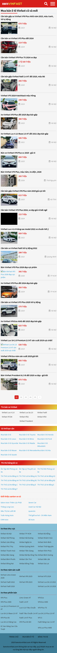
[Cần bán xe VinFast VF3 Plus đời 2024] (9, 47)
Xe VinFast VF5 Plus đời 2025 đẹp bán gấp (19, 114)
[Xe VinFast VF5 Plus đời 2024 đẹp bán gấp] (9, 292)
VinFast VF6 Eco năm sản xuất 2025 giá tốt (19, 356)
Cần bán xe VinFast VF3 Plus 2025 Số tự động (20, 302)
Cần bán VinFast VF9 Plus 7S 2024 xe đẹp (19, 57)
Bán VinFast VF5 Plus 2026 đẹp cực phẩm (19, 267)
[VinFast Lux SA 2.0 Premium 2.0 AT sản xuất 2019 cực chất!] (9, 347)
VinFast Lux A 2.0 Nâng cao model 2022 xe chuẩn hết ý (25, 229)
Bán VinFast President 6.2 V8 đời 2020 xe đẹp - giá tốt (24, 375)
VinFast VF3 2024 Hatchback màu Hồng (18, 95)
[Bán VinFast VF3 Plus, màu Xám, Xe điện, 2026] (9, 181)
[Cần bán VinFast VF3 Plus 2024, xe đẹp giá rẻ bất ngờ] (9, 219)
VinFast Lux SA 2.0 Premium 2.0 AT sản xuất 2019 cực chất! (26, 340)
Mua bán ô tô (6, 434)
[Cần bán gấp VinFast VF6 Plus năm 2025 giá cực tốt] (9, 200)
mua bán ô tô (28, 637)
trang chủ (13, 637)
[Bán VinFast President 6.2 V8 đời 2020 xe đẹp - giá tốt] (9, 384)
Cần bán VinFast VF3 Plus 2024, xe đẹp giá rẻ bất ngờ (24, 210)
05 (35, 397)
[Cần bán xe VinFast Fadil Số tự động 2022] (9, 257)
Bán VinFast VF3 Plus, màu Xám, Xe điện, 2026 (21, 171)
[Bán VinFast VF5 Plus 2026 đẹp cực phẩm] (9, 274)
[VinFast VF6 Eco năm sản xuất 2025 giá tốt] (9, 365)
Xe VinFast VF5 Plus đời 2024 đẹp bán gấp (19, 283)
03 (26, 397)
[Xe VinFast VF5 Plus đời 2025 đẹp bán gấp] (9, 123)
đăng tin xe (43, 637)
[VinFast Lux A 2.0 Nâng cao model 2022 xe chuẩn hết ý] (9, 238)
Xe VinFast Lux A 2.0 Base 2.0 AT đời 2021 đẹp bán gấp (24, 133)
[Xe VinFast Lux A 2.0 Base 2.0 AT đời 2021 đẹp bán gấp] (9, 142)
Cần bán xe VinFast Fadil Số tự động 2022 (19, 248)
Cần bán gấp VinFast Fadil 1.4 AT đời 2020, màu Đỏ (23, 76)
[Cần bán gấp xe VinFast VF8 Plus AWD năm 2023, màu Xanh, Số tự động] (9, 28)
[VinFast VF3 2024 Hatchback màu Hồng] (9, 104)
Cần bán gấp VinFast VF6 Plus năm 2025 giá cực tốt (23, 191)
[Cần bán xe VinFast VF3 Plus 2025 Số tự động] (9, 311)
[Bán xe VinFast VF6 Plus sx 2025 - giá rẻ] (9, 162)
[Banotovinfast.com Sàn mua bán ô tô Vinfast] (15, 3)
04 (30, 397)
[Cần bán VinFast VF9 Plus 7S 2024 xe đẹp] (9, 66)
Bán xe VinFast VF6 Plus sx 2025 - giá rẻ (18, 152)
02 (21, 397)
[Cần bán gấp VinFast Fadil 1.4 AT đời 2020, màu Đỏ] (9, 85)
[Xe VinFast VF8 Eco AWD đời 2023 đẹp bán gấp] (9, 330)
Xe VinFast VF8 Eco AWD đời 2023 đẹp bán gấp (21, 321)
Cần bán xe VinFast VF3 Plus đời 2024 (17, 38)
